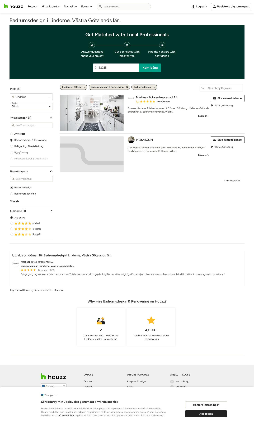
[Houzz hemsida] (13, 6)
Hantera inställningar (206, 404)
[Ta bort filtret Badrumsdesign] (154, 87)
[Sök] (100, 6)
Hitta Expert (49, 6)
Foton (31, 6)
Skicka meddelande (230, 98)
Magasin (69, 6)
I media (88, 386)
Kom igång (150, 68)
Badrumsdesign (22, 187)
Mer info (58, 290)
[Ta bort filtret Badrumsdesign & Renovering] (127, 87)
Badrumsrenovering (25, 193)
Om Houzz (90, 381)
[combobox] (124, 6)
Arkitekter (19, 133)
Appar (130, 386)
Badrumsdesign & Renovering (30, 140)
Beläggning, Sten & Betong (28, 146)
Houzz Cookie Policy (63, 415)
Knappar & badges (137, 381)
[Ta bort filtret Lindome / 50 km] (84, 87)
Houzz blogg (182, 381)
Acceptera (206, 413)
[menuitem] (33, 6)
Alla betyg (20, 217)
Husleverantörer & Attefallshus (31, 158)
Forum (85, 6)
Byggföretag (21, 152)
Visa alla (14, 201)
